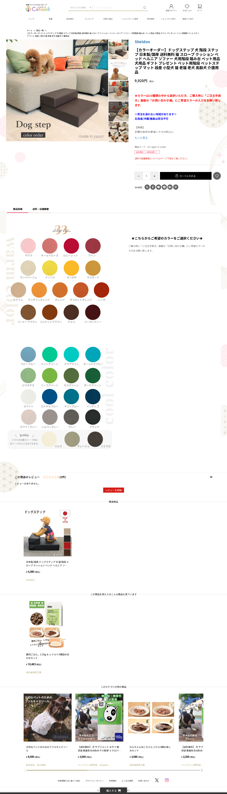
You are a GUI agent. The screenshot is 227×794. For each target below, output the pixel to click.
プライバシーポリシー (94, 780)
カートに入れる (187, 176)
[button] (201, 770)
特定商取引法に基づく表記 (69, 780)
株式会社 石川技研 (36, 764)
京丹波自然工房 (33, 672)
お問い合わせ (143, 780)
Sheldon (142, 41)
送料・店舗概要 (41, 209)
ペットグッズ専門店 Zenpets (93, 764)
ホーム (29, 30)
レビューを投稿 (113, 490)
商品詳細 (17, 209)
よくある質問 (127, 780)
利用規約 (112, 780)
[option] (57, 90)
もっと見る (141, 138)
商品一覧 (40, 30)
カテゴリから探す (78, 7)
